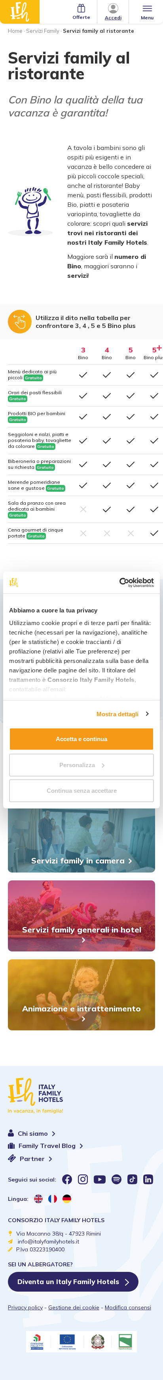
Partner (33, 1159)
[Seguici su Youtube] (100, 1179)
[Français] (52, 1199)
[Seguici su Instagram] (83, 1179)
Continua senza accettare (82, 790)
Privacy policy (25, 1307)
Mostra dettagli (118, 713)
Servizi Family (42, 31)
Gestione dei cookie (73, 1307)
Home (15, 31)
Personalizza (77, 764)
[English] (38, 1199)
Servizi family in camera (78, 860)
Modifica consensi (128, 1307)
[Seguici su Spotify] (116, 1179)
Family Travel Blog (48, 1146)
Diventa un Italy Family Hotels (69, 1281)
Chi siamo (33, 1133)
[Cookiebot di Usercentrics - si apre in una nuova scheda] (119, 582)
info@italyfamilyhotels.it (48, 1241)
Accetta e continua (81, 739)
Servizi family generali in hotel (81, 929)
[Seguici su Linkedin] (148, 1179)
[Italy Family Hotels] (20, 12)
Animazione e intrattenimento (81, 1008)
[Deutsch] (67, 1199)
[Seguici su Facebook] (67, 1179)
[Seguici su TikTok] (132, 1179)
